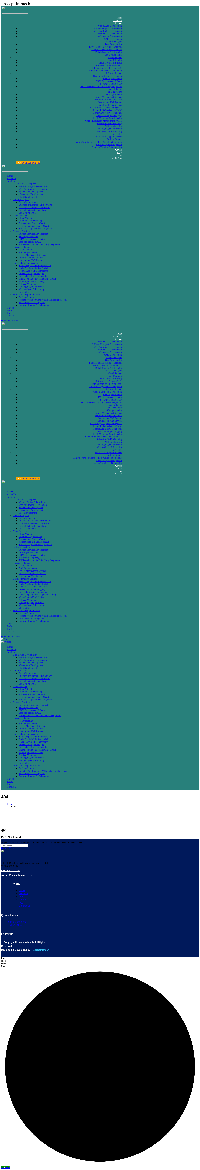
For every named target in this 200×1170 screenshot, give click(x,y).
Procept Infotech (40, 950)
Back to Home (8, 848)
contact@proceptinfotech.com (16, 875)
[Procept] (6, 639)
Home (10, 804)
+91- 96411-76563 (10, 870)
